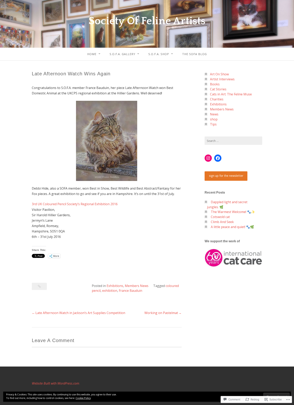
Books (215, 84)
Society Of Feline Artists (147, 21)
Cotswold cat (220, 217)
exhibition (109, 290)
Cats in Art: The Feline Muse (231, 94)
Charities (216, 99)
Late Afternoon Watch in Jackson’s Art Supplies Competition (80, 313)
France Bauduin (130, 290)
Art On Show (219, 74)
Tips (213, 124)
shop (214, 119)
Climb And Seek (222, 222)
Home (91, 54)
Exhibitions (115, 286)
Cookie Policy (83, 398)
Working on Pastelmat (161, 313)
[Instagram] (208, 158)
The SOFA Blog (194, 54)
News (214, 114)
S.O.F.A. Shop (158, 54)
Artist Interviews (222, 79)
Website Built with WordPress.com (55, 383)
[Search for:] (233, 140)
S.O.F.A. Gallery (122, 54)
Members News (136, 286)
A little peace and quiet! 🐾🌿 (232, 227)
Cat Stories (218, 89)
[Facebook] (217, 158)
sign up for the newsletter (226, 176)
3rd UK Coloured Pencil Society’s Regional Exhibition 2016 (75, 204)
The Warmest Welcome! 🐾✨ (233, 212)
